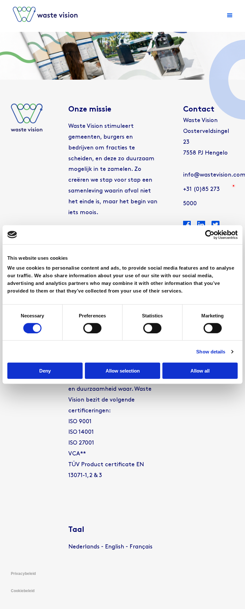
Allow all (200, 370)
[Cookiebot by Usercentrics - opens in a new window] (210, 234)
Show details (210, 351)
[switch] (92, 328)
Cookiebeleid (22, 591)
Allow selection (123, 370)
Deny (45, 370)
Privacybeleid (23, 573)
